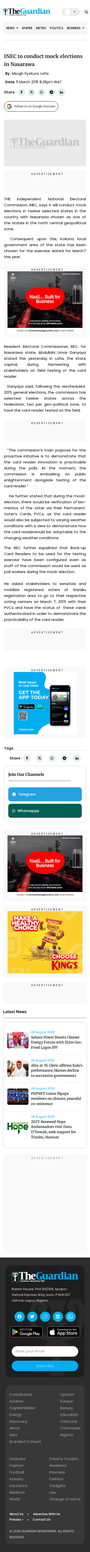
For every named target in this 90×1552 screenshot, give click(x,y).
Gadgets (57, 1485)
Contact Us (41, 1519)
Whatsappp (28, 810)
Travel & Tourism (63, 1458)
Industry (17, 1479)
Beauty (66, 1407)
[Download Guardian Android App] (26, 1332)
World (15, 1499)
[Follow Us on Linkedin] (58, 1317)
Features (18, 1458)
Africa (15, 1428)
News (10, 28)
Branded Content (25, 1441)
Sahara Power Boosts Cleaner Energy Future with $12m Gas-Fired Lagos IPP (56, 1042)
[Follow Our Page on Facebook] (19, 1317)
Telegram (27, 794)
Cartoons (68, 1421)
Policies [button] (15, 1519)
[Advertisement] (45, 1205)
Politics (56, 28)
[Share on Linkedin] (61, 92)
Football (17, 1472)
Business (74, 28)
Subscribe (45, 1365)
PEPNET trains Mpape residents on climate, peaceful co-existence (56, 1098)
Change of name (64, 1499)
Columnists (70, 1428)
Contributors (21, 1394)
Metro (41, 28)
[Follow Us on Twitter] (32, 1317)
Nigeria (66, 1434)
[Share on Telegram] (51, 92)
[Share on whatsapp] (41, 92)
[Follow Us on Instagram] (45, 1317)
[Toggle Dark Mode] (71, 11)
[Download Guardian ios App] (64, 1332)
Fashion (17, 1465)
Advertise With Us (46, 1514)
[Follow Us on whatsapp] (71, 1317)
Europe (66, 1401)
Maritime (17, 1492)
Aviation (17, 1401)
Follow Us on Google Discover (35, 106)
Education (69, 1414)
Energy (16, 1414)
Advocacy (18, 1421)
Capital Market (22, 1407)
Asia (13, 1434)
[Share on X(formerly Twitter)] (31, 92)
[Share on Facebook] (21, 92)
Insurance (19, 1485)
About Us (17, 1514)
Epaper (27, 28)
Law (52, 1492)
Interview (57, 1472)
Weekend (57, 1465)
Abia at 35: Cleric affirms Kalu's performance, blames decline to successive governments (56, 1070)
